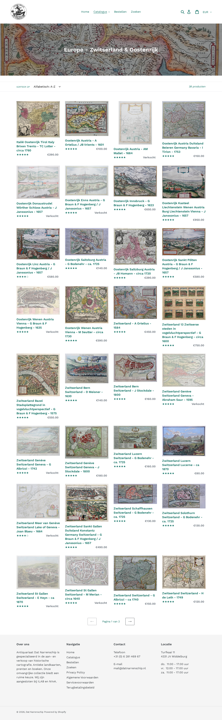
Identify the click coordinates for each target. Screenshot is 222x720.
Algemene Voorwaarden (82, 677)
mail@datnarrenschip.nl (130, 668)
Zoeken (71, 667)
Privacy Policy (75, 672)
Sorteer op (23, 87)
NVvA (52, 681)
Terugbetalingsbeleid (80, 687)
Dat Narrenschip (34, 712)
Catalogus (73, 657)
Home (70, 652)
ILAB (41, 681)
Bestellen (72, 662)
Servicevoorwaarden (80, 682)
